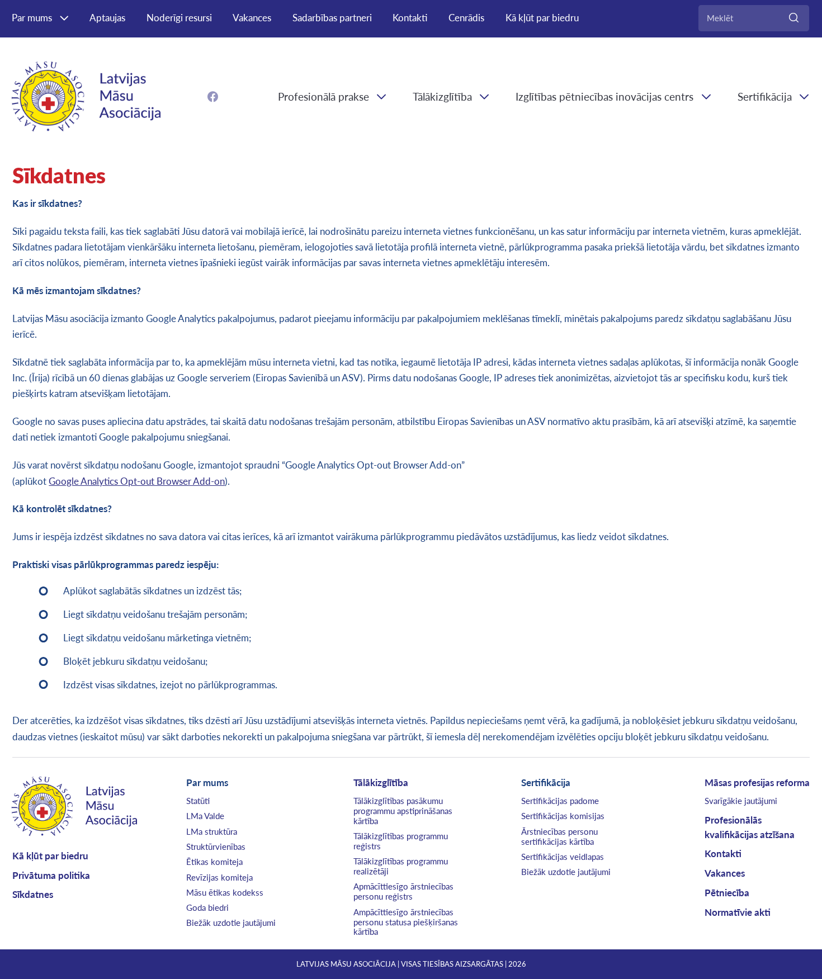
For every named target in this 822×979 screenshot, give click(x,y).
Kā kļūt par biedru (542, 17)
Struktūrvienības (215, 846)
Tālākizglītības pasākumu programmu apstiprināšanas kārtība (402, 811)
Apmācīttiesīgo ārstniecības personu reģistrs (403, 891)
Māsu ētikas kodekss (224, 892)
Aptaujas (107, 17)
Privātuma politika (51, 875)
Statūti (198, 801)
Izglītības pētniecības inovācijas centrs (604, 96)
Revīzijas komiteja (219, 877)
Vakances (252, 17)
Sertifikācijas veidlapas (562, 857)
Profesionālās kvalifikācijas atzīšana (750, 827)
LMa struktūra (211, 831)
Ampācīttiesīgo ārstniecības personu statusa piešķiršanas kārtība (405, 922)
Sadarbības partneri (332, 17)
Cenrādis (466, 17)
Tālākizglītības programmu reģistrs (400, 841)
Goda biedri (207, 907)
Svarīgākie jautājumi (741, 801)
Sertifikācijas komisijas (562, 816)
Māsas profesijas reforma (757, 782)
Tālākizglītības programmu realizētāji (400, 866)
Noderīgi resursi (179, 17)
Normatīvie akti (738, 912)
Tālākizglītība (442, 96)
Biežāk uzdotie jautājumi (231, 922)
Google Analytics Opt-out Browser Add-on (137, 481)
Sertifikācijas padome (560, 801)
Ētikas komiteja (214, 862)
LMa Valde (205, 816)
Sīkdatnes (32, 894)
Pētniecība (727, 892)
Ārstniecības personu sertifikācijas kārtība (559, 836)
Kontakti (410, 17)
